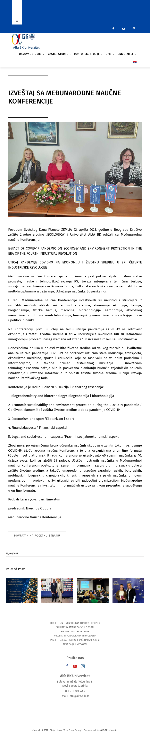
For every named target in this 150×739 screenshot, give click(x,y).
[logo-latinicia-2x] (26, 35)
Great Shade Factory (72, 730)
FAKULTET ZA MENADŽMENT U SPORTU (75, 627)
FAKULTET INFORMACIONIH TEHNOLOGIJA (75, 635)
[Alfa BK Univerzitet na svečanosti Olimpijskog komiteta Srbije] (57, 590)
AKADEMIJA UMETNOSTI (75, 644)
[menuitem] (134, 62)
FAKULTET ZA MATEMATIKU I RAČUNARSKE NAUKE (75, 640)
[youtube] (123, 29)
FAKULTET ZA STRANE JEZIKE (75, 631)
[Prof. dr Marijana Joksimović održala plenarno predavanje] (93, 590)
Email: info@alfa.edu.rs (75, 696)
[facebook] (113, 29)
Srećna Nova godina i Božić (21, 584)
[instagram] (134, 29)
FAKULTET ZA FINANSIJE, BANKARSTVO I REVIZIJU (75, 623)
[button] (8, 590)
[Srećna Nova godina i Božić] (22, 590)
